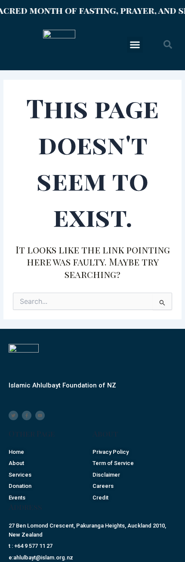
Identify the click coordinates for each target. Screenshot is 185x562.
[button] (135, 45)
